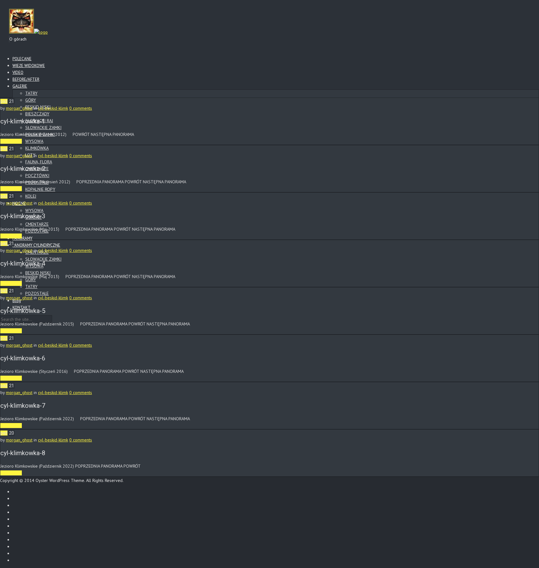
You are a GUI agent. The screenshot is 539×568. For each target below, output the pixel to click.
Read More (11, 141)
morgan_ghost (19, 108)
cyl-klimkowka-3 (22, 216)
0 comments (80, 108)
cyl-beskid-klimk (53, 108)
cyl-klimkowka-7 (22, 405)
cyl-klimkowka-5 (22, 311)
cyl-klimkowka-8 (22, 453)
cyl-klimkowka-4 (22, 263)
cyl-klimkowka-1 (22, 121)
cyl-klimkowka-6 (22, 358)
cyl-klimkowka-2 (22, 168)
